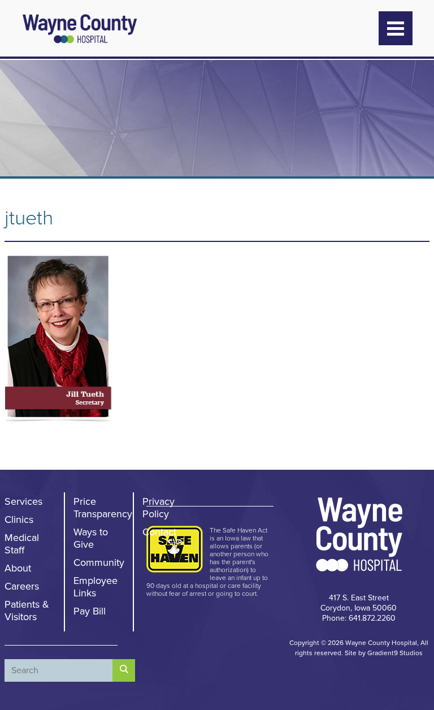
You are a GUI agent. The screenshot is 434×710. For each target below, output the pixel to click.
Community (98, 562)
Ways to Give (90, 538)
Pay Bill (89, 611)
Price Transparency (102, 507)
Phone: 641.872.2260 (359, 618)
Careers (22, 586)
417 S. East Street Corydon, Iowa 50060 (358, 603)
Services (23, 501)
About (18, 568)
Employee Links (95, 586)
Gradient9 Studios (395, 653)
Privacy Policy (158, 507)
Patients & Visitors (27, 610)
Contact (159, 532)
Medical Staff (22, 543)
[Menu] (396, 28)
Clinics (19, 519)
